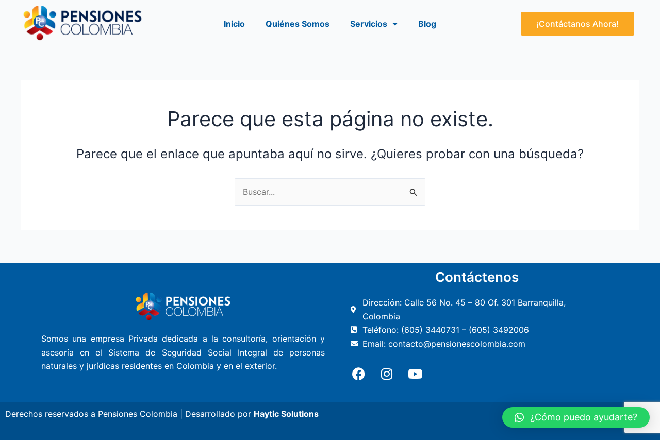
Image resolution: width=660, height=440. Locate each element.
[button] (576, 417)
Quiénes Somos (297, 24)
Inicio (234, 24)
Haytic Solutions (286, 414)
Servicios (368, 24)
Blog (427, 24)
